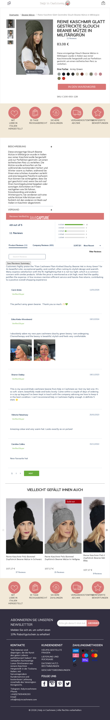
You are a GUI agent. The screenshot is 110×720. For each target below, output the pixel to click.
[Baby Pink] (95, 74)
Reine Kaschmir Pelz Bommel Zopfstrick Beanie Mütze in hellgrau (62, 558)
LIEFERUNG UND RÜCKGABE (50, 658)
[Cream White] (86, 74)
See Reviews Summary (18, 263)
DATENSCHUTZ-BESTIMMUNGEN (50, 664)
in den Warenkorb (82, 86)
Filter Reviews (95, 251)
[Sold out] (63, 525)
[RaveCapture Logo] (39, 216)
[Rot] (63, 78)
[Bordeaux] (82, 74)
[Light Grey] (59, 74)
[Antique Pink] (100, 74)
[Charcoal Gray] (72, 74)
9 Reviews (97, 573)
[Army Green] (91, 74)
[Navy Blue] (63, 74)
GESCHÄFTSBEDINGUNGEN (55, 670)
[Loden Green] (59, 78)
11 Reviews (72, 38)
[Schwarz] (68, 74)
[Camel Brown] (77, 74)
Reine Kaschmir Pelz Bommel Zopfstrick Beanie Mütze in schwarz (24, 558)
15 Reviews (59, 572)
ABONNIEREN (93, 623)
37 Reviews (21, 572)
